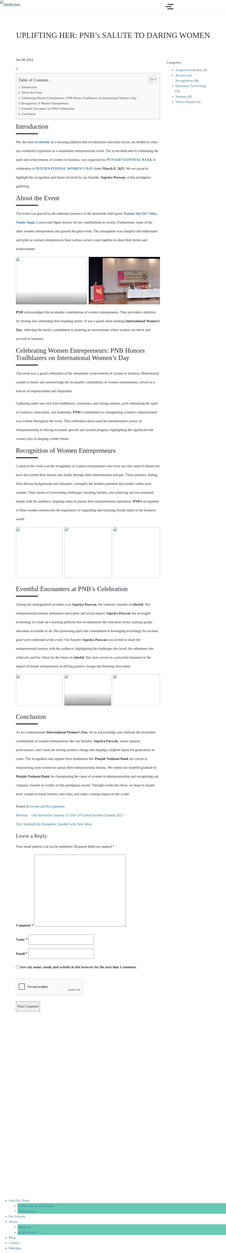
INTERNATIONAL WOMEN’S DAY (64, 168)
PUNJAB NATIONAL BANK (130, 160)
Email (21, 953)
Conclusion (28, 114)
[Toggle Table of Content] (150, 79)
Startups (180, 96)
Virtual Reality (185, 102)
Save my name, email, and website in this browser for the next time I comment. (78, 967)
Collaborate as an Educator (36, 1206)
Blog (12, 1237)
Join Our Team (19, 1200)
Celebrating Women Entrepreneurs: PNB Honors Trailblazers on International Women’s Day (79, 98)
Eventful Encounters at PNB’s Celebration (47, 108)
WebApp (15, 1248)
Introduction (29, 87)
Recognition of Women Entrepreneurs (45, 103)
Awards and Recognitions (47, 806)
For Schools (17, 1216)
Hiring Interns (27, 1211)
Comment (24, 925)
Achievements (27, 1232)
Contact (14, 1243)
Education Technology (191, 86)
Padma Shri (133, 213)
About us (24, 1227)
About (13, 1221)
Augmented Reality (188, 70)
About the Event (31, 92)
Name (21, 939)
